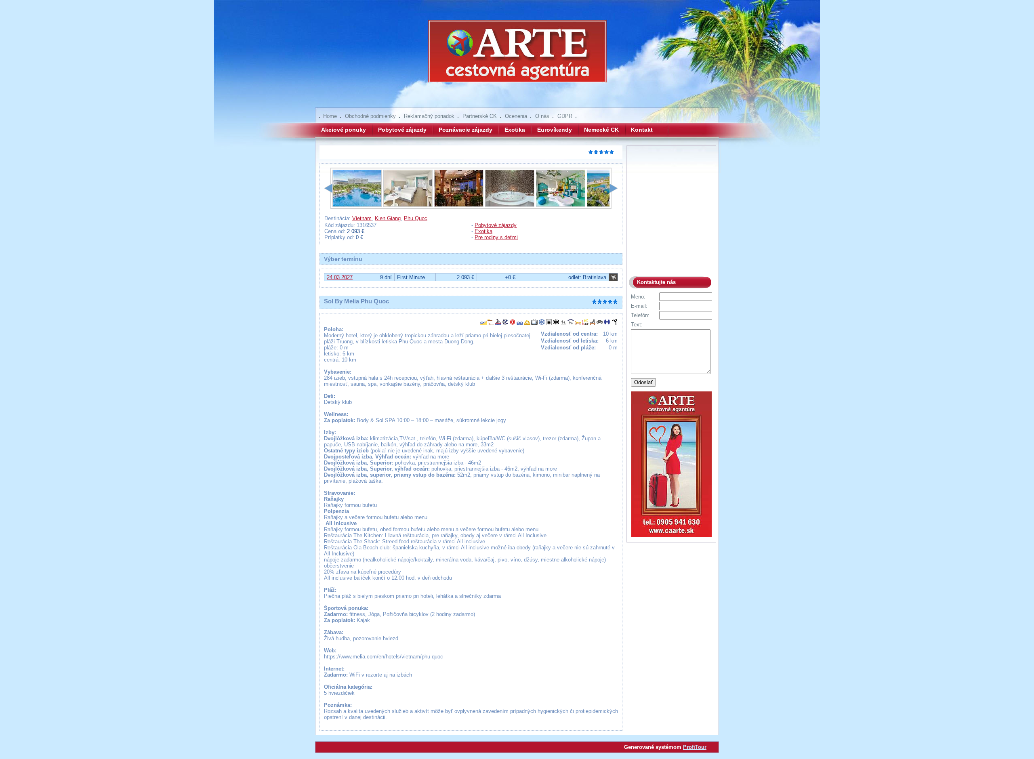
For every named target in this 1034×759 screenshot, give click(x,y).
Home (330, 116)
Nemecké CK (601, 129)
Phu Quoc (415, 218)
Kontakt (642, 129)
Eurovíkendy (554, 129)
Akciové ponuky (343, 129)
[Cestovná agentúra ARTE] (517, 56)
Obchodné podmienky (370, 116)
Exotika (514, 129)
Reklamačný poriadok (429, 116)
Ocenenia (516, 116)
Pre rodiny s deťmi (496, 237)
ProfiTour (694, 747)
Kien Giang (388, 218)
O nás (542, 116)
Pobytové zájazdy (402, 129)
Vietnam (362, 218)
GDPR (564, 116)
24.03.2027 (340, 277)
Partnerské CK (479, 116)
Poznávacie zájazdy (465, 129)
